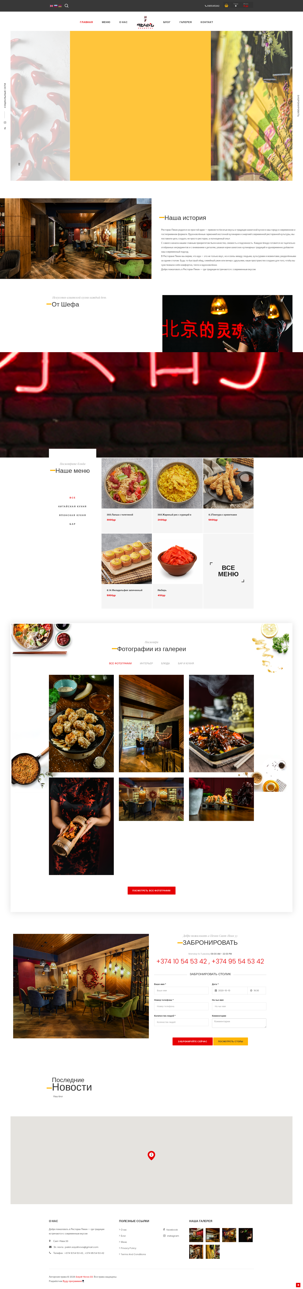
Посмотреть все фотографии (151, 890)
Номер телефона (164, 999)
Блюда (165, 663)
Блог (167, 22)
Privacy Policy (128, 1248)
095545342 (213, 5)
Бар (73, 524)
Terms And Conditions (133, 1254)
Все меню (228, 571)
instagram (173, 1236)
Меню (106, 22)
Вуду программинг (72, 1281)
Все (73, 497)
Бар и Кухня (186, 663)
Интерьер (146, 663)
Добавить (143, 505)
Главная (86, 22)
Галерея (186, 22)
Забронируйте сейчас (192, 1041)
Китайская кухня (72, 506)
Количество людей (165, 1015)
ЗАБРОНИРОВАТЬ (298, 106)
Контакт (207, 22)
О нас (123, 22)
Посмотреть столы (230, 1041)
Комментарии (219, 1015)
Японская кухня (72, 515)
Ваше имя (160, 984)
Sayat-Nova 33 (84, 1276)
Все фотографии (120, 663)
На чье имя (218, 999)
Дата (215, 984)
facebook (172, 1229)
